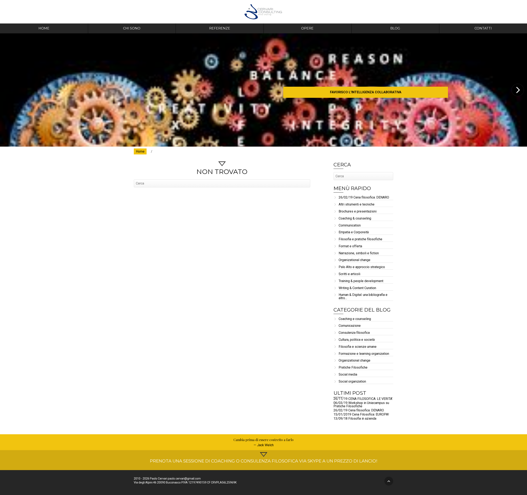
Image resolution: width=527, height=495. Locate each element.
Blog (395, 28)
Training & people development (361, 281)
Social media (348, 374)
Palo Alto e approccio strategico (362, 267)
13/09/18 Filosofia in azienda (354, 418)
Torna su (388, 481)
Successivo (517, 90)
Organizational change (354, 260)
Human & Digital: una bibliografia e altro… (363, 296)
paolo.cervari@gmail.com (184, 478)
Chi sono (131, 28)
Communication (350, 225)
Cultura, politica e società (357, 340)
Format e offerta (350, 246)
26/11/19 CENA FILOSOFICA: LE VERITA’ (363, 399)
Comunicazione (350, 326)
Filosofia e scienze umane (358, 347)
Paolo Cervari (263, 11)
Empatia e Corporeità (354, 232)
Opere (307, 28)
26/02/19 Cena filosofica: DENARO (364, 197)
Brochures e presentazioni (358, 211)
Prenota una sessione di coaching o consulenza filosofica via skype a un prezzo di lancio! (263, 460)
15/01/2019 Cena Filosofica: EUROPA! (361, 414)
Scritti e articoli (349, 274)
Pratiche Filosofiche (353, 367)
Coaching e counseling (355, 319)
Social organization (352, 381)
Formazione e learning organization (364, 354)
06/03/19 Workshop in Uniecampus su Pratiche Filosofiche (361, 404)
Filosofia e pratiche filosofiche (360, 239)
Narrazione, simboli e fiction (359, 253)
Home (43, 28)
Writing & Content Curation (357, 288)
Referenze (219, 28)
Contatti (483, 28)
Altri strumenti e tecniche (356, 204)
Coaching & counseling (355, 218)
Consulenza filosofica (354, 333)
